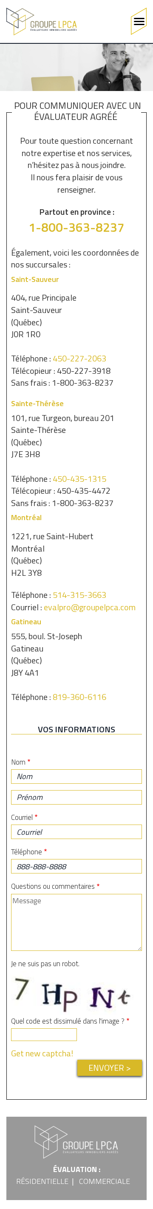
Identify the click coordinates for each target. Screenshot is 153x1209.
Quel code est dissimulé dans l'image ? (68, 1021)
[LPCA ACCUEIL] (41, 21)
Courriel (22, 817)
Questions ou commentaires (53, 886)
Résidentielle (42, 1181)
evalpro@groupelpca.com (90, 607)
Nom (18, 762)
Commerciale (104, 1181)
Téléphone (26, 852)
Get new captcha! (42, 1053)
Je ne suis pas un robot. (45, 964)
